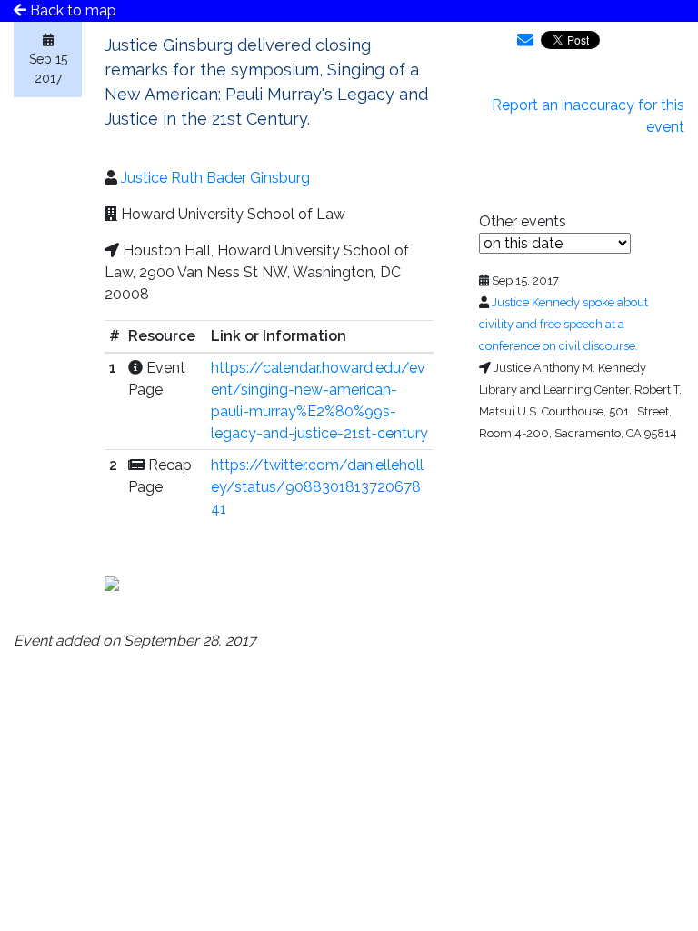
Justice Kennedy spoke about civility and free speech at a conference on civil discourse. (563, 324)
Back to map (71, 10)
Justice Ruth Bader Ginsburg (215, 177)
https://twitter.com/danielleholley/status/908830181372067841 (317, 486)
